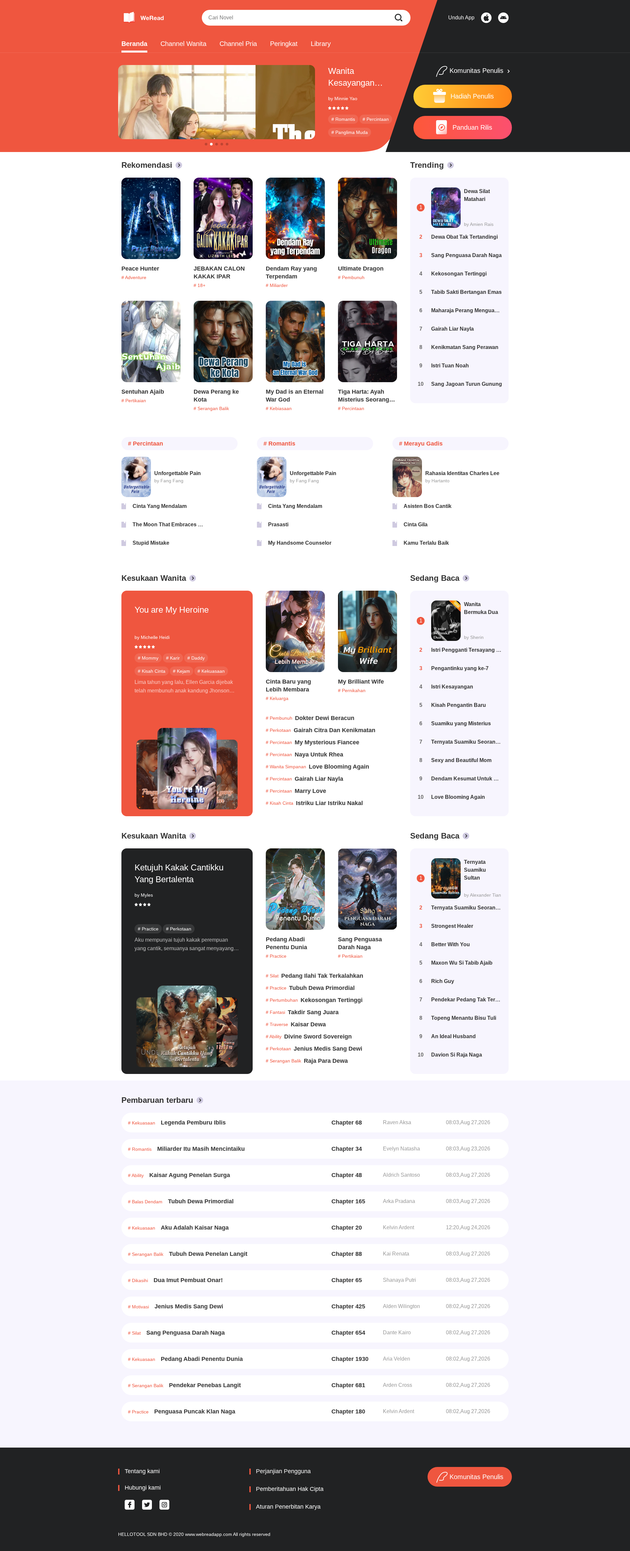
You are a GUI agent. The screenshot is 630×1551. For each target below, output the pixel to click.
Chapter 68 (346, 1122)
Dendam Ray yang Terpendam (291, 272)
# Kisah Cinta (151, 671)
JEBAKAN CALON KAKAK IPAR (219, 272)
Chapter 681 (348, 1385)
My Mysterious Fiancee (327, 742)
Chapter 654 (348, 1332)
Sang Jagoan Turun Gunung (466, 384)
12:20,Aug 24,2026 (468, 1227)
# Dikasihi (138, 1280)
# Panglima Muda (349, 132)
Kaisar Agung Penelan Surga (189, 1175)
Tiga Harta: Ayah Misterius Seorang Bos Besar (363, 396)
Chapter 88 (346, 1254)
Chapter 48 (346, 1175)
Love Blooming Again (339, 766)
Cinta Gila (416, 524)
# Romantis (343, 119)
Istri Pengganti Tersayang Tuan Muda (466, 650)
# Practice (148, 928)
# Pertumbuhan (282, 1000)
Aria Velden (396, 1359)
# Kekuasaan (211, 671)
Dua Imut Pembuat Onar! (188, 1280)
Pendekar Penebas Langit (205, 1385)
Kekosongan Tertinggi (459, 273)
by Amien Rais (479, 224)
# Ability (274, 1036)
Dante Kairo (397, 1332)
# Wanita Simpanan (286, 766)
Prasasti (278, 524)
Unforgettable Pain (177, 473)
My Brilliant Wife (361, 681)
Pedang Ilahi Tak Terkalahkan (322, 975)
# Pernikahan (352, 690)
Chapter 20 (346, 1227)
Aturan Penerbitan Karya (288, 1506)
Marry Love (310, 791)
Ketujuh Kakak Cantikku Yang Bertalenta (179, 873)
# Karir (173, 658)
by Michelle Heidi (152, 637)
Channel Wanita (183, 43)
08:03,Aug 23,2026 (468, 1148)
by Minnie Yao (342, 98)
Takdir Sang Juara (313, 1012)
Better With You (450, 944)
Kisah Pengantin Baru (458, 705)
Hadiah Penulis (472, 96)
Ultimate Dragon (361, 268)
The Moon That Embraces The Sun (168, 524)
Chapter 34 (346, 1149)
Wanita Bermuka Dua (481, 608)
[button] (206, 144)
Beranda (134, 43)
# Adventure (133, 277)
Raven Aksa (397, 1122)
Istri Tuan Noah (450, 365)
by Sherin (474, 637)
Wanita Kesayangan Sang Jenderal (355, 77)
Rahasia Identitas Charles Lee (462, 473)
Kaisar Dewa (308, 1024)
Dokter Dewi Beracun (324, 718)
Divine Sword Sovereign (318, 1036)
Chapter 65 (346, 1280)
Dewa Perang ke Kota (216, 395)
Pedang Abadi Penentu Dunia (286, 943)
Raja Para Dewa (326, 1061)
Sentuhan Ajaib (142, 391)
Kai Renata (396, 1253)
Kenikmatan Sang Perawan (464, 347)
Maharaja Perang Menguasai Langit (466, 310)
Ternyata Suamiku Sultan (475, 870)
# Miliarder (277, 285)
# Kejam (181, 671)
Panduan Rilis (472, 127)
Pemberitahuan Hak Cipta (290, 1489)
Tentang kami (142, 1471)
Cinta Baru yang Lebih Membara (288, 685)
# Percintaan (376, 119)
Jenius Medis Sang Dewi (328, 1048)
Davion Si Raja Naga (456, 1055)
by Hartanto (437, 480)
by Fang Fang (168, 480)
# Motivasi (138, 1306)
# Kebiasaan (279, 408)
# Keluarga (277, 698)
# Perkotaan (278, 730)
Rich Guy (442, 981)
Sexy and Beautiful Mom (461, 760)
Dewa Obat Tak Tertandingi (464, 237)
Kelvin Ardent (398, 1227)
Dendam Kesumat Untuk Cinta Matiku (466, 778)
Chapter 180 (348, 1411)
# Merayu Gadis (421, 443)
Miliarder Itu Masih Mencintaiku (201, 1149)
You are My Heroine (172, 610)
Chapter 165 (348, 1201)
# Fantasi (275, 1012)
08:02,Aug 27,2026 (468, 1306)
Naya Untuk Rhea (319, 754)
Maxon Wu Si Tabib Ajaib (462, 963)
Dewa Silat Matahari (477, 195)
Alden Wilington (401, 1306)
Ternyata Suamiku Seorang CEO (466, 742)
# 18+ (199, 285)
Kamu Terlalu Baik (426, 543)
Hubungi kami (143, 1487)
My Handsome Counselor (299, 543)
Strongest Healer (452, 926)
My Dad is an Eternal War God (295, 395)
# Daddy (196, 658)
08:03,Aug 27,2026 (468, 1122)
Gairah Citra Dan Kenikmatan (334, 730)
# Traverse (277, 1024)
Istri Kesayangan (452, 686)
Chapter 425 (348, 1306)
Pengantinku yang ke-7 (460, 668)
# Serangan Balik (211, 408)
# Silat (272, 975)
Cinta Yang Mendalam (160, 506)
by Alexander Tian (482, 895)
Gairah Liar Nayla (452, 329)
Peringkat (284, 43)
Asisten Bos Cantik (428, 506)
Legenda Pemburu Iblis (193, 1122)
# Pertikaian (133, 400)
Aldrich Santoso (401, 1175)
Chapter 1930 (349, 1359)
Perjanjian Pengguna (283, 1471)
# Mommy (148, 658)
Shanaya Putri (399, 1280)
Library (321, 43)
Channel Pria (238, 43)
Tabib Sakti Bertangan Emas (466, 292)
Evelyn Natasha (401, 1148)
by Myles (144, 895)
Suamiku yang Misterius (461, 723)
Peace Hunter (140, 268)
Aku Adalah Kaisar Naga (195, 1227)
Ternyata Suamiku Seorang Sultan (466, 907)
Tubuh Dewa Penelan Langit (208, 1254)
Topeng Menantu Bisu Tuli (463, 1018)
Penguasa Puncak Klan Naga (194, 1411)
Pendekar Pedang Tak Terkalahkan (466, 999)
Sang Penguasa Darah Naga (466, 255)
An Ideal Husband (453, 1036)
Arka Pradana (399, 1201)
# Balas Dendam (145, 1201)
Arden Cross (397, 1385)
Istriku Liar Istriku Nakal (329, 803)
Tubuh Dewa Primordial (322, 988)
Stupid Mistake (151, 543)
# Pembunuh (351, 277)
